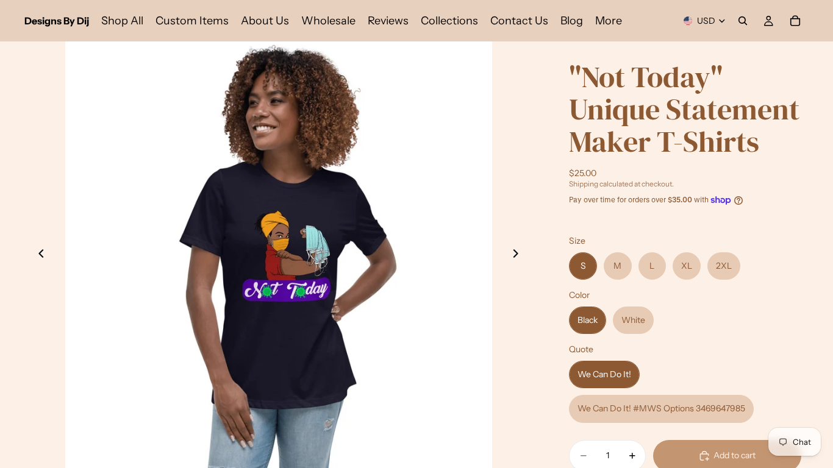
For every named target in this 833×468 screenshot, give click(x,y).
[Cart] (795, 20)
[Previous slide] (37, 254)
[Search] (742, 20)
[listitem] (608, 21)
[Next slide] (519, 254)
